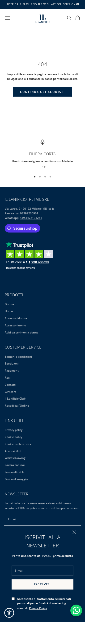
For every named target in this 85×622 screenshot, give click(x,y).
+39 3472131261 (31, 218)
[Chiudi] (74, 532)
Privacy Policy (38, 608)
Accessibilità (13, 451)
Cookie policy (13, 437)
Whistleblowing (15, 458)
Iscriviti (42, 584)
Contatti (10, 385)
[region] (42, 154)
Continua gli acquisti (42, 92)
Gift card (10, 392)
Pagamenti (12, 371)
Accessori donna (16, 318)
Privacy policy (13, 430)
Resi (7, 378)
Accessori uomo (15, 325)
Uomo (9, 311)
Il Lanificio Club (15, 399)
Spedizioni (11, 363)
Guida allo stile (15, 472)
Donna (9, 304)
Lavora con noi (15, 465)
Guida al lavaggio (16, 479)
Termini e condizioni (18, 357)
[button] (9, 613)
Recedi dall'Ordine (17, 406)
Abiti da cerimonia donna (21, 332)
